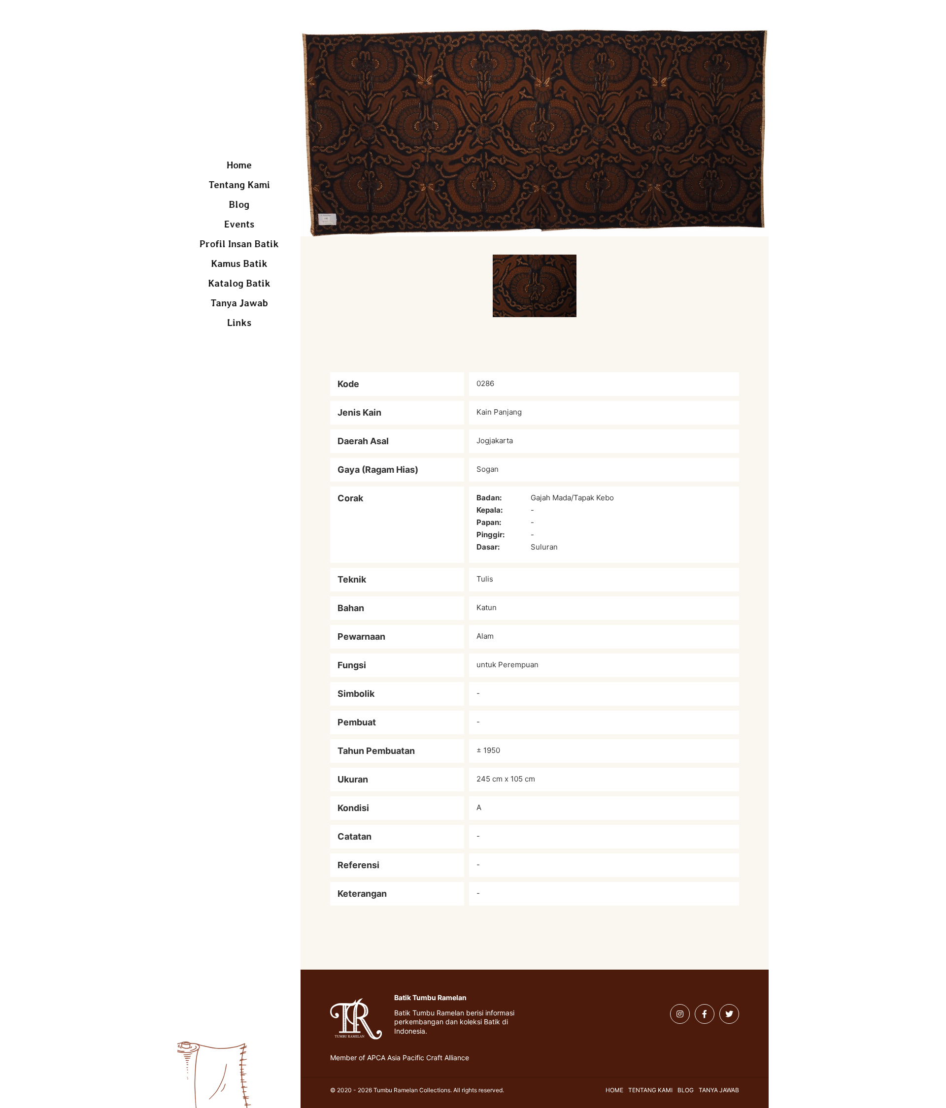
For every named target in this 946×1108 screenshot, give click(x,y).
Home (239, 165)
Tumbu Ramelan (239, 103)
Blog (239, 204)
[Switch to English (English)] (213, 19)
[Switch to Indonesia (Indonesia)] (196, 19)
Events (239, 224)
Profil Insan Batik (239, 244)
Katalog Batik (239, 283)
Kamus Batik (239, 263)
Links (239, 322)
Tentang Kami (239, 185)
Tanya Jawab (239, 303)
